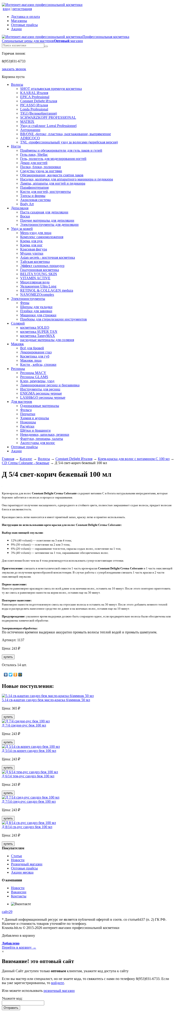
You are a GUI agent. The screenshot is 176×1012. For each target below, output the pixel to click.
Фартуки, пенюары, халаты (41, 439)
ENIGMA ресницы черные (41, 393)
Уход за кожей (22, 229)
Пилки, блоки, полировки (40, 167)
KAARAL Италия (34, 93)
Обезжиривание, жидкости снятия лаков (51, 175)
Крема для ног (31, 245)
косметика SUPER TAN (38, 332)
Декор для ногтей (33, 163)
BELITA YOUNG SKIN (38, 274)
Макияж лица (30, 360)
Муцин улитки (31, 253)
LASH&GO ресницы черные (42, 397)
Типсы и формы (32, 196)
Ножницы (28, 422)
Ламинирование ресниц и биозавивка (50, 385)
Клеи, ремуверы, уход (37, 381)
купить (8, 657)
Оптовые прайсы (24, 25)
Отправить (11, 1007)
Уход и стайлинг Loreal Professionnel (48, 126)
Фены (24, 303)
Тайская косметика (35, 262)
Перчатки (27, 414)
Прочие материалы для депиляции (47, 220)
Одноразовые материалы (39, 406)
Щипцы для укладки (36, 307)
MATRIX (27, 122)
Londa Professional (34, 109)
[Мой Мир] (20, 675)
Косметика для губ (34, 356)
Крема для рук (31, 241)
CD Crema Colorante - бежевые (25, 463)
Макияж (17, 344)
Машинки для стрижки (38, 315)
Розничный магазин (26, 864)
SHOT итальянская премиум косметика (51, 89)
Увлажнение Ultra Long (38, 286)
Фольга (26, 410)
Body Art (27, 204)
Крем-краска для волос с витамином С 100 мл (134, 459)
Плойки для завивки (36, 311)
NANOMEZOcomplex (37, 294)
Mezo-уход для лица (35, 233)
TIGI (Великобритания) (38, 113)
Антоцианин (30, 130)
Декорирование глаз (36, 352)
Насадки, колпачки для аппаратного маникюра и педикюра (66, 179)
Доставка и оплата (25, 17)
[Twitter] (10, 675)
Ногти (16, 146)
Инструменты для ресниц (40, 389)
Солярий (18, 323)
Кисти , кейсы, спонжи (38, 364)
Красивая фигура (33, 249)
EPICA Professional (34, 97)
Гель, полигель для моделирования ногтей (53, 159)
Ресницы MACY (33, 373)
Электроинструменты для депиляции (49, 224)
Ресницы (18, 369)
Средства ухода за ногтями (41, 171)
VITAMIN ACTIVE (35, 278)
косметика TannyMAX (37, 336)
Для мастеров (21, 402)
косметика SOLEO (34, 327)
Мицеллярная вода (35, 282)
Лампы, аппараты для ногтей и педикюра (52, 183)
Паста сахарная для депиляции (44, 212)
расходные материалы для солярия (47, 340)
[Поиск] (46, 46)
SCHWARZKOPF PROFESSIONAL (48, 117)
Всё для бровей (32, 348)
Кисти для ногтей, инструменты (45, 192)
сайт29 (7, 912)
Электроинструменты (28, 299)
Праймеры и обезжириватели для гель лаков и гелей (61, 150)
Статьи (16, 856)
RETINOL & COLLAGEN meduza (46, 290)
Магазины (19, 21)
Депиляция (19, 208)
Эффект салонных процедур (42, 266)
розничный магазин (59, 991)
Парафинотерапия (34, 187)
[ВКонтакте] (5, 675)
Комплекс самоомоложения (41, 237)
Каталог (26, 459)
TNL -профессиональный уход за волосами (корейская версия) (69, 142)
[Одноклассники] (15, 675)
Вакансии (18, 892)
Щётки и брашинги (35, 430)
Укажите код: (12, 998)
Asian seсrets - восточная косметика (47, 257)
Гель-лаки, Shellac (34, 154)
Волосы (17, 84)
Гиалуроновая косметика (39, 270)
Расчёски (27, 426)
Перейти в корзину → (19, 945)
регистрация (22, 9)
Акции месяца (22, 872)
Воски (25, 216)
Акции (16, 29)
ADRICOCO (30, 138)
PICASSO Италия (34, 105)
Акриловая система (35, 200)
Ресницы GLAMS (34, 377)
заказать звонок (14, 69)
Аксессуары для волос (37, 443)
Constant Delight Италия (38, 101)
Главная (8, 459)
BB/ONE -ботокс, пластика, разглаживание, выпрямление (65, 134)
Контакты (18, 896)
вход (6, 9)
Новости (18, 860)
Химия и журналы (34, 418)
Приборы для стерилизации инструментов (53, 319)
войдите (57, 983)
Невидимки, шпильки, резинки (44, 434)
